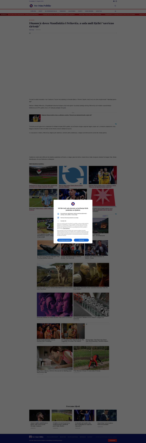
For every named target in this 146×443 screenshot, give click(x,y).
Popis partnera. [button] (66, 228)
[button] (73, 221)
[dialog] (73, 221)
